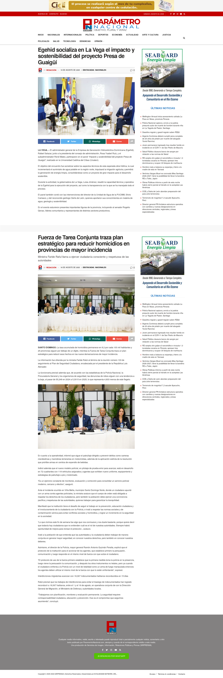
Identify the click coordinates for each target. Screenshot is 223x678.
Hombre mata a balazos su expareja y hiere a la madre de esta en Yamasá (162, 168)
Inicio (41, 34)
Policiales (43, 41)
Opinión (98, 41)
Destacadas (88, 70)
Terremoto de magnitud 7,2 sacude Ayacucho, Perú (161, 199)
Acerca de (43, 14)
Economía (117, 34)
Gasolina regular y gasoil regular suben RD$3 (161, 132)
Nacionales (54, 34)
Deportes (103, 34)
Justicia (166, 34)
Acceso (63, 14)
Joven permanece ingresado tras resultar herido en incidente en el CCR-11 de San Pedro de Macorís (163, 146)
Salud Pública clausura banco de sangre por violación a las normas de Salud (160, 152)
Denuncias (85, 41)
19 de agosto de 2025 (70, 70)
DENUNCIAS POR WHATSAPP (112, 656)
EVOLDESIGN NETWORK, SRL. (105, 674)
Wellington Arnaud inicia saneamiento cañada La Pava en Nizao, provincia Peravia (162, 117)
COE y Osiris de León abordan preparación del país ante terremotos (161, 192)
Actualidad (132, 34)
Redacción (51, 70)
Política (89, 34)
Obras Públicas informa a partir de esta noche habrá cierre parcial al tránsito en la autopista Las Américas (162, 185)
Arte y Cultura (150, 34)
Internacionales (73, 34)
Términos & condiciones (167, 674)
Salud (56, 41)
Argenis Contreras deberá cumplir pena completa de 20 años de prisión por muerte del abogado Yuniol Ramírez (162, 138)
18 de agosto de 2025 (70, 267)
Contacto (53, 14)
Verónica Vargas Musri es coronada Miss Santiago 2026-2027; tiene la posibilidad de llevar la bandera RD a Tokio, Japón (163, 176)
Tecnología (69, 41)
